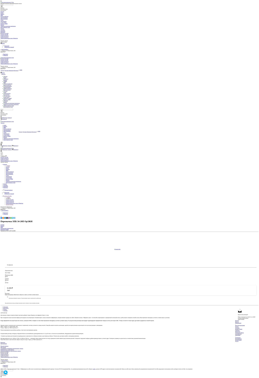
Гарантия (237, 330)
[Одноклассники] (3, 218)
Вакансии (3, 342)
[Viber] (9, 218)
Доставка (5, 310)
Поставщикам (238, 338)
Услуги (236, 341)
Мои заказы (3, 347)
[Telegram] (14, 218)
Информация (238, 323)
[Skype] (12, 218)
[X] (7, 218)
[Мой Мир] (5, 218)
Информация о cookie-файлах (7, 349)
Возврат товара (238, 329)
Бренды (237, 321)
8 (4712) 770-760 (4, 33)
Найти (2, 371)
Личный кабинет (4, 346)
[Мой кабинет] (1, 144)
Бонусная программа (240, 325)
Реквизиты (237, 331)
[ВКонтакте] (1, 218)
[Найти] (2, 6)
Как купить (5, 308)
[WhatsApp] (11, 218)
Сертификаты (238, 334)
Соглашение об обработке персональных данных (12, 348)
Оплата (5, 309)
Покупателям (4, 343)
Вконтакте (5, 54)
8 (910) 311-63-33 (4, 37)
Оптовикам (237, 337)
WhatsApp (9, 38)
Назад (8, 165)
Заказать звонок (9, 204)
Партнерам (237, 335)
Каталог (8, 166)
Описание (5, 307)
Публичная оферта (239, 332)
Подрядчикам (238, 340)
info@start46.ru (5, 49)
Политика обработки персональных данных (11, 351)
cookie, (94, 369)
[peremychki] (129, 249)
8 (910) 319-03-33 (4, 35)
